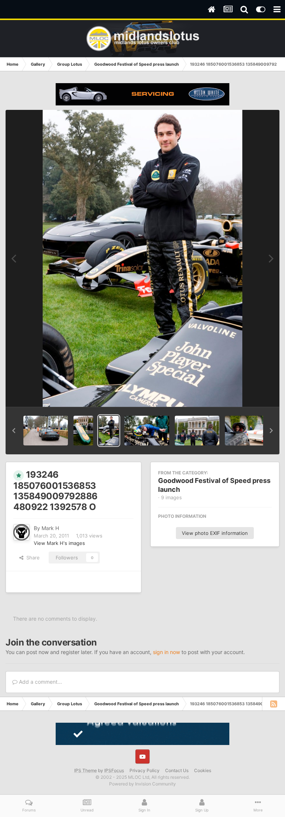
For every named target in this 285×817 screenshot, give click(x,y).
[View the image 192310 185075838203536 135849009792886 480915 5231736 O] (197, 430)
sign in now (166, 652)
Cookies (202, 770)
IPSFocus (114, 770)
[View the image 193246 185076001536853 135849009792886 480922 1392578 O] (109, 430)
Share (31, 558)
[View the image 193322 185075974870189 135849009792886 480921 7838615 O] (83, 430)
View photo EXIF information (215, 533)
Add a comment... (39, 682)
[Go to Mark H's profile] (21, 532)
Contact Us (177, 770)
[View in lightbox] (142, 258)
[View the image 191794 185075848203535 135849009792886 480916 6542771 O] (247, 430)
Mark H (50, 528)
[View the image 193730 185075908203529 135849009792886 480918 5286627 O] (45, 430)
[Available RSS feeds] (273, 704)
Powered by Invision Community (142, 784)
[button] (14, 430)
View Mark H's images (59, 543)
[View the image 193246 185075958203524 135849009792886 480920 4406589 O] (146, 430)
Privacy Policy (145, 770)
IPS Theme (85, 770)
